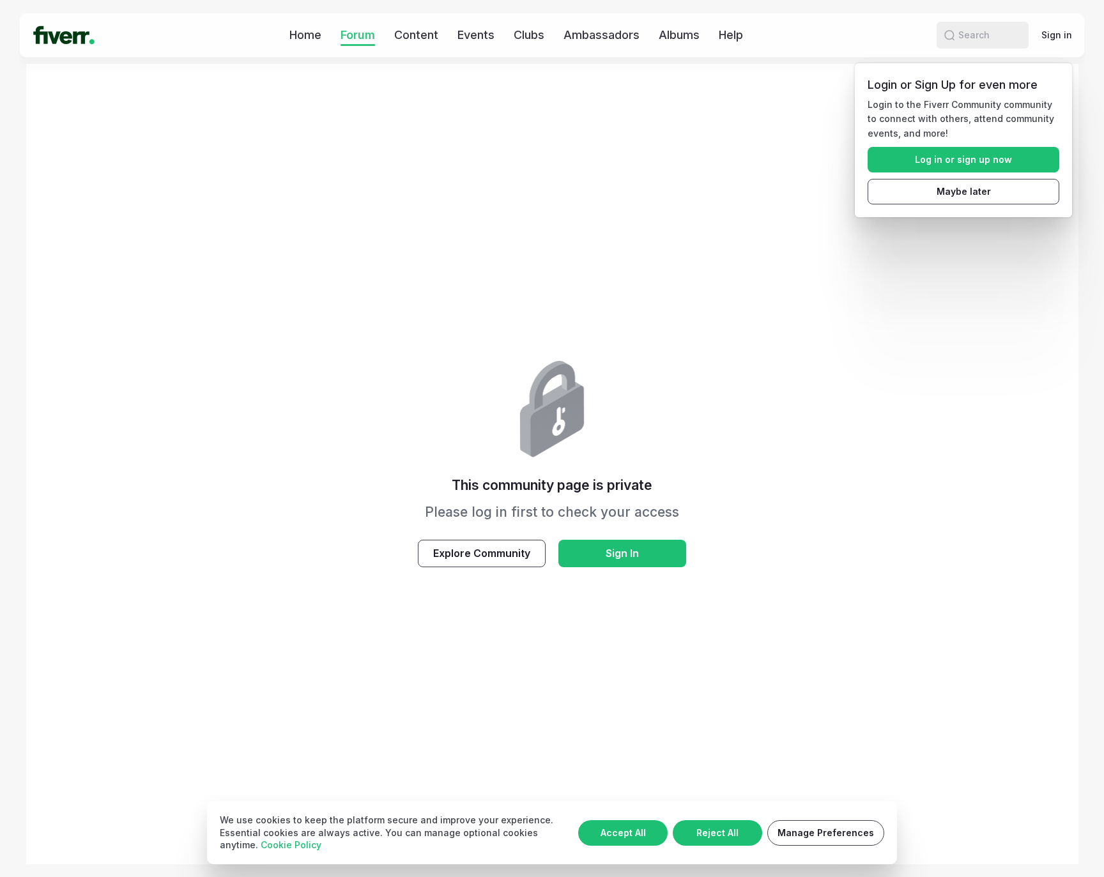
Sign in (1056, 34)
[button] (949, 35)
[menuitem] (305, 34)
